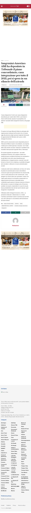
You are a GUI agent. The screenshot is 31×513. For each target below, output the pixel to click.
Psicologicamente (25, 440)
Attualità (3, 444)
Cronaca (3, 462)
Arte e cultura (4, 437)
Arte (2, 431)
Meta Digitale (8, 508)
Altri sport (3, 423)
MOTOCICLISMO (15, 486)
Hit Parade (13, 443)
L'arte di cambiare (13, 468)
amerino (17, 203)
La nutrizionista (15, 474)
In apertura (14, 463)
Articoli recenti (5, 439)
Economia (7, 60)
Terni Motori (24, 472)
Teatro (22, 463)
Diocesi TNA (14, 425)
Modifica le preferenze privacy (8, 499)
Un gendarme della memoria (24, 477)
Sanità (22, 452)
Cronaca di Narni (5, 470)
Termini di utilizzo (21, 505)
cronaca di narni (5, 468)
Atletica (3, 442)
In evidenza (14, 465)
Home (2, 60)
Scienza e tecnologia (24, 454)
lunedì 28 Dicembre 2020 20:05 (15, 85)
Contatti (2, 505)
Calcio (2, 450)
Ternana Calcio (25, 470)
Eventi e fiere (14, 435)
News (22, 426)
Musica (13, 488)
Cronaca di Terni (5, 476)
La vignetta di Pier (14, 477)
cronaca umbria (5, 482)
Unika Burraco (24, 480)
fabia (21, 203)
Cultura (3, 485)
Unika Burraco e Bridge (25, 483)
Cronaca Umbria (5, 480)
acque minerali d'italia (8, 203)
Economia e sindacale (14, 430)
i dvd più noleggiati (13, 456)
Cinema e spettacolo (3, 455)
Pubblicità (8, 505)
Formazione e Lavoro (14, 440)
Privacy (14, 505)
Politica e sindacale (23, 437)
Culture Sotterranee (4, 487)
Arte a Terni (4, 433)
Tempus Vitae (24, 466)
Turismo (23, 474)
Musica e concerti (23, 423)
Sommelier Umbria (23, 458)
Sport (22, 461)
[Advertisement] (15, 2)
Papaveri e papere (23, 431)
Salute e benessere (23, 445)
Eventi (12, 433)
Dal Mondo (3, 490)
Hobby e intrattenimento (15, 448)
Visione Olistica (25, 490)
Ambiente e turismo (4, 427)
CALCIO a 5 (4, 452)
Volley (22, 492)
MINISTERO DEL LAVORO (7, 205)
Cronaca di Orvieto (3, 473)
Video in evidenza (23, 487)
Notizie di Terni (25, 428)
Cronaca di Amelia (3, 465)
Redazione (4, 85)
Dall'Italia (13, 423)
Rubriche (23, 442)
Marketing (13, 484)
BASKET (3, 448)
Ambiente (3, 425)
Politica (23, 434)
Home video (14, 451)
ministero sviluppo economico (21, 205)
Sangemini (4, 208)
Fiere (12, 437)
